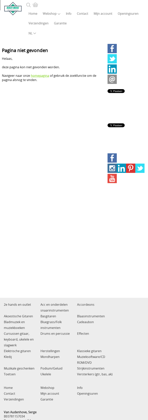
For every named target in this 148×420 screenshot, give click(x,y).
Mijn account (103, 13)
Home (33, 13)
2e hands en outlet (17, 304)
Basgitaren (48, 316)
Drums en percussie (55, 333)
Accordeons (85, 304)
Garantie (60, 23)
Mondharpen (50, 357)
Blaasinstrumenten (91, 316)
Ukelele (45, 374)
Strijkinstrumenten (90, 368)
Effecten (83, 333)
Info (68, 13)
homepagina (40, 75)
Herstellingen (50, 351)
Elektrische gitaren (17, 351)
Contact (82, 13)
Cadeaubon (85, 322)
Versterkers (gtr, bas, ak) (95, 374)
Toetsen (10, 374)
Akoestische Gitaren (18, 316)
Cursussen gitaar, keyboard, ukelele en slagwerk (19, 339)
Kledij (8, 357)
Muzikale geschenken (19, 368)
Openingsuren (128, 13)
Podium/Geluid (51, 368)
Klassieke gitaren (89, 351)
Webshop (50, 13)
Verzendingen (39, 23)
